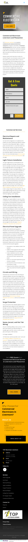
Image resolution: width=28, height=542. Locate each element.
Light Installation (7, 485)
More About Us (16, 438)
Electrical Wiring (7, 482)
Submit (19, 115)
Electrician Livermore (9, 42)
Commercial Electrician (8, 498)
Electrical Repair (7, 490)
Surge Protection (7, 488)
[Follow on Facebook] (4, 469)
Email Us (5, 505)
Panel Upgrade (6, 477)
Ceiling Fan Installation (8, 493)
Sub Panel (5, 480)
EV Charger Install (7, 495)
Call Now (9, 26)
